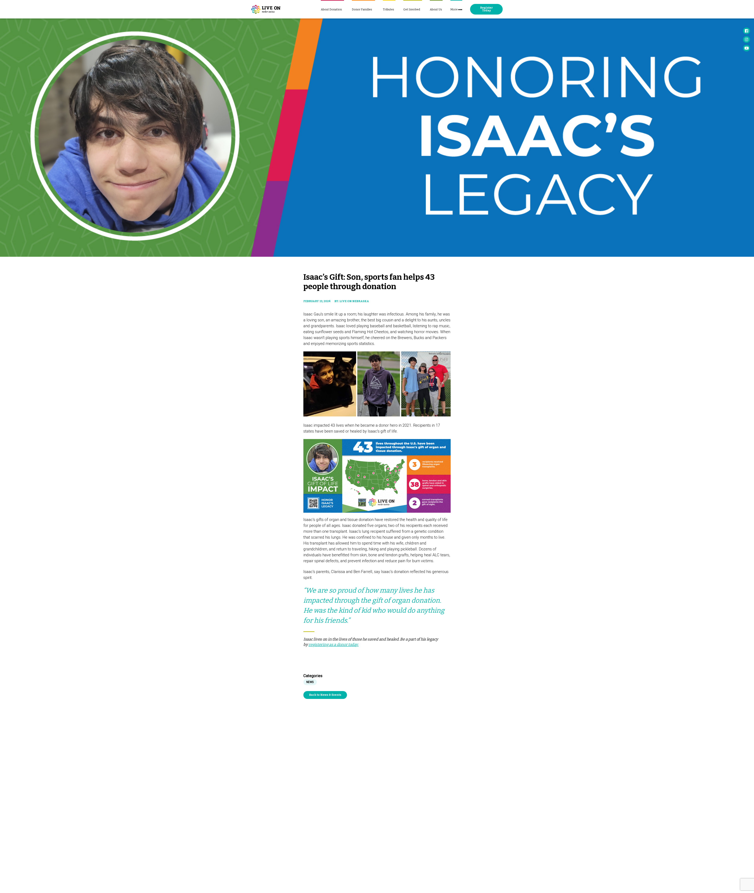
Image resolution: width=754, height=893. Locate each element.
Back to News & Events (325, 695)
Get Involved (411, 9)
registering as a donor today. (333, 644)
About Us (436, 9)
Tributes (388, 9)
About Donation (331, 9)
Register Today (486, 9)
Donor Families (362, 9)
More (454, 9)
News (310, 682)
